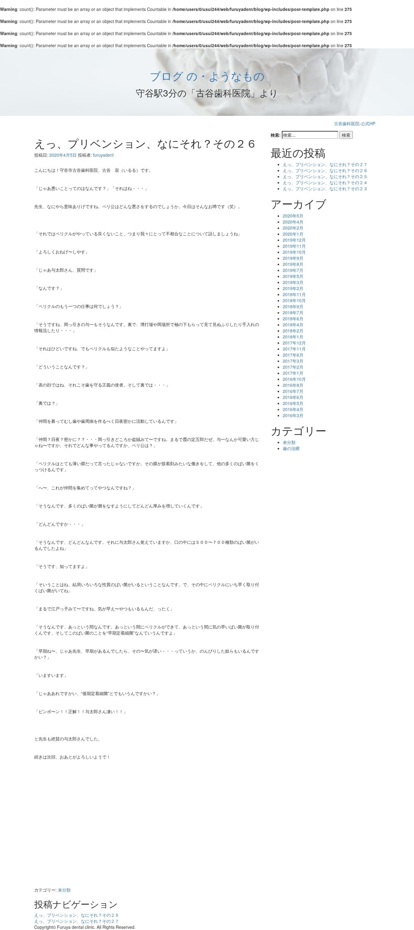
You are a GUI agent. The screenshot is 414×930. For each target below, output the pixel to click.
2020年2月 (293, 228)
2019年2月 (293, 288)
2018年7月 (293, 312)
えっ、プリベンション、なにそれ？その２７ (76, 921)
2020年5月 (293, 216)
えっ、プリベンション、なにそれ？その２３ (325, 188)
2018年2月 (293, 331)
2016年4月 (293, 409)
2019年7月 (293, 270)
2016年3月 (293, 415)
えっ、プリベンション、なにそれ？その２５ (76, 915)
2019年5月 (293, 276)
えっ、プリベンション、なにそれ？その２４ (325, 182)
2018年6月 (293, 318)
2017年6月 (293, 355)
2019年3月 (293, 282)
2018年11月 (294, 294)
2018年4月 (293, 324)
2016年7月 (293, 391)
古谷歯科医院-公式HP (354, 123)
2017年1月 (293, 373)
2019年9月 (293, 258)
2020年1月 (293, 234)
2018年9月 (293, 306)
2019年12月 (294, 240)
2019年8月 (293, 264)
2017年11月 (294, 349)
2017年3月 (293, 361)
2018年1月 (293, 337)
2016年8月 (293, 385)
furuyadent (103, 155)
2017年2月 (293, 367)
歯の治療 (291, 448)
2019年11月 (294, 246)
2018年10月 (294, 300)
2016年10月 (294, 379)
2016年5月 (293, 403)
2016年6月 (293, 397)
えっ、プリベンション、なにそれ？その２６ (325, 170)
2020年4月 (293, 222)
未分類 (64, 890)
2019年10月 (294, 252)
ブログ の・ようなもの (207, 75)
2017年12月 (294, 343)
